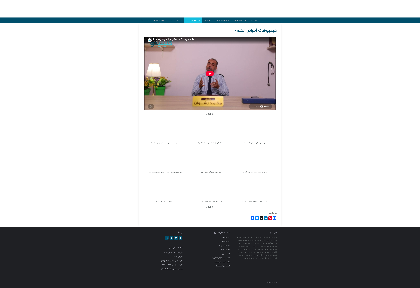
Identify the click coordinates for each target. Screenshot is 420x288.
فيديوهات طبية (194, 20)
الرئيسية (254, 20)
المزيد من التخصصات (223, 266)
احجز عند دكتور (176, 20)
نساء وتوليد (221, 245)
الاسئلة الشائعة (158, 20)
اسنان (224, 237)
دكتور (228, 237)
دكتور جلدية (225, 249)
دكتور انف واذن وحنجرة (222, 262)
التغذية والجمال (224, 20)
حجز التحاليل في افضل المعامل (172, 265)
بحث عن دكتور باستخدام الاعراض (172, 269)
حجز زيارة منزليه (178, 256)
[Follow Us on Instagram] (171, 238)
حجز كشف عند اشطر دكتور (173, 252)
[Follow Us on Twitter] (176, 238)
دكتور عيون (226, 254)
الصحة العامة (242, 20)
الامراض (209, 20)
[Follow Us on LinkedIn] (167, 238)
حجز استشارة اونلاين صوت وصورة (171, 261)
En (148, 20)
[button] (208, 114)
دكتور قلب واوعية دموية (221, 258)
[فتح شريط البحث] (142, 20)
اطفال (223, 241)
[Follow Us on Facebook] (180, 238)
